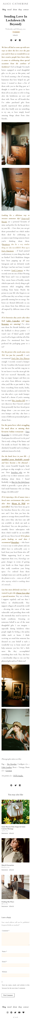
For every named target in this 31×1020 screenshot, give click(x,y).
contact (26, 9)
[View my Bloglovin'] (23, 1012)
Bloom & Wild (18, 503)
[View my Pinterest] (11, 1012)
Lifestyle (15, 35)
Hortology (15, 542)
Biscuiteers (6, 244)
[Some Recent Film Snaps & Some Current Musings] (15, 812)
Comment (5, 931)
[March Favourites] (15, 850)
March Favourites (8, 865)
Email (4, 961)
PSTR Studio (18, 776)
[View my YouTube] (19, 1012)
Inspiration (5, 833)
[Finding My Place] (15, 887)
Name (4, 951)
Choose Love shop (22, 593)
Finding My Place (8, 902)
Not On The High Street (20, 482)
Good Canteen (17, 270)
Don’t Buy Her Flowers (20, 358)
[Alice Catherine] (15, 4)
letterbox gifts (16, 472)
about (15, 9)
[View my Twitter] (15, 1012)
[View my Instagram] (7, 1012)
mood (9, 9)
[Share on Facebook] (20, 40)
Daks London (7, 767)
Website (4, 972)
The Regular (11, 764)
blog (4, 9)
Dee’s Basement (8, 251)
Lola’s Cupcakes (13, 321)
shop (20, 9)
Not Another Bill (18, 400)
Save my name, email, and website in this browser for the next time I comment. (15, 986)
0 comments (16, 32)
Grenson (9, 770)
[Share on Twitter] (16, 40)
